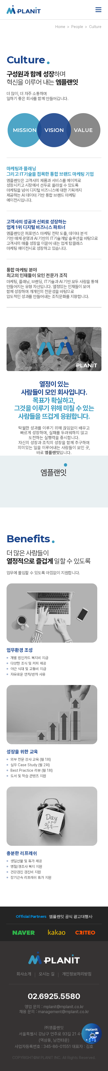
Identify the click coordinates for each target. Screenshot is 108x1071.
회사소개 (24, 973)
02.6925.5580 (54, 996)
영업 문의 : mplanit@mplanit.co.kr (54, 1006)
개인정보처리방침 (76, 973)
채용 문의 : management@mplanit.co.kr (54, 1011)
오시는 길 (47, 973)
